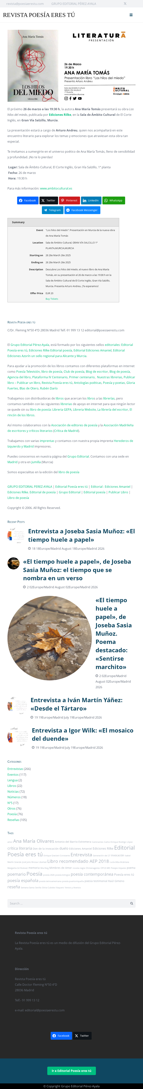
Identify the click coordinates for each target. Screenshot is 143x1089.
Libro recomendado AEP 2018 (78, 861)
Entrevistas (15, 769)
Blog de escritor (97, 372)
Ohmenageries (93, 868)
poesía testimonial (96, 881)
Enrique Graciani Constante (57, 855)
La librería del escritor (112, 409)
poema (131, 868)
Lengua (12, 780)
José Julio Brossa (30, 862)
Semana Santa (27, 887)
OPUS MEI (105, 868)
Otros (11, 808)
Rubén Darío (49, 388)
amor (9, 842)
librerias (66, 404)
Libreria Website (84, 409)
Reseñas (13, 820)
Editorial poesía (61, 350)
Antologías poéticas (87, 383)
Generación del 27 (101, 855)
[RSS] (137, 4)
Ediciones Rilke (39, 350)
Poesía (12, 814)
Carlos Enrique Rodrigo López (118, 842)
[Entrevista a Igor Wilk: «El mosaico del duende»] (71, 738)
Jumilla (36, 462)
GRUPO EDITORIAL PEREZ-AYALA (29, 487)
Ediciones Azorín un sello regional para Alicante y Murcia (46, 356)
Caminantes (97, 842)
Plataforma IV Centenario (50, 377)
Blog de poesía (119, 372)
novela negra (79, 868)
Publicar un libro (28, 383)
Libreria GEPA (62, 409)
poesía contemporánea (92, 874)
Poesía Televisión (28, 372)
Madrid (12, 462)
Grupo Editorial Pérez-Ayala (30, 345)
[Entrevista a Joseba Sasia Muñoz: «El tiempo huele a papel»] (71, 539)
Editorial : (98, 487)
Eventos (13, 775)
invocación (117, 855)
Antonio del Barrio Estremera (73, 841)
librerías (109, 398)
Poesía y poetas (114, 383)
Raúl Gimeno (116, 881)
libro (90, 398)
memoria (34, 868)
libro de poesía (51, 372)
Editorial (79, 350)
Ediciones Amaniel (99, 350)
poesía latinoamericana (50, 881)
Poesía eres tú (124, 875)
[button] (131, 14)
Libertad (43, 862)
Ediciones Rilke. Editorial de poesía (31, 492)
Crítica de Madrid (66, 431)
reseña (13, 886)
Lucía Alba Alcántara (119, 862)
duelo (63, 848)
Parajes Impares (118, 868)
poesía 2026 (49, 875)
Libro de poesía (18, 498)
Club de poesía (74, 372)
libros (60, 398)
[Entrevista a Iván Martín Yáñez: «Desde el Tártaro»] (71, 708)
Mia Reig (44, 868)
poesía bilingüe (62, 875)
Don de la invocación (46, 848)
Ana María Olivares (33, 841)
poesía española (22, 880)
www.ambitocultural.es (56, 188)
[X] (125, 4)
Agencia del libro (19, 377)
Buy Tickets (52, 298)
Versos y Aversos (73, 887)
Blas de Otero (29, 388)
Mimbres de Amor (60, 868)
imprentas (47, 441)
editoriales (112, 345)
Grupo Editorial (78, 456)
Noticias (13, 791)
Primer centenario (82, 377)
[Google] (131, 4)
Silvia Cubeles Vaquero (53, 887)
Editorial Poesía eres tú (71, 487)
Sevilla (38, 887)
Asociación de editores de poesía (74, 425)
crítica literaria (19, 848)
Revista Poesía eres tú (57, 383)
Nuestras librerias (109, 377)
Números (14, 797)
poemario (16, 874)
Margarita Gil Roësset (17, 868)
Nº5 (9, 803)
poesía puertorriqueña (73, 881)
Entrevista (81, 854)
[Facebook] (119, 4)
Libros (11, 786)
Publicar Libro (118, 492)
